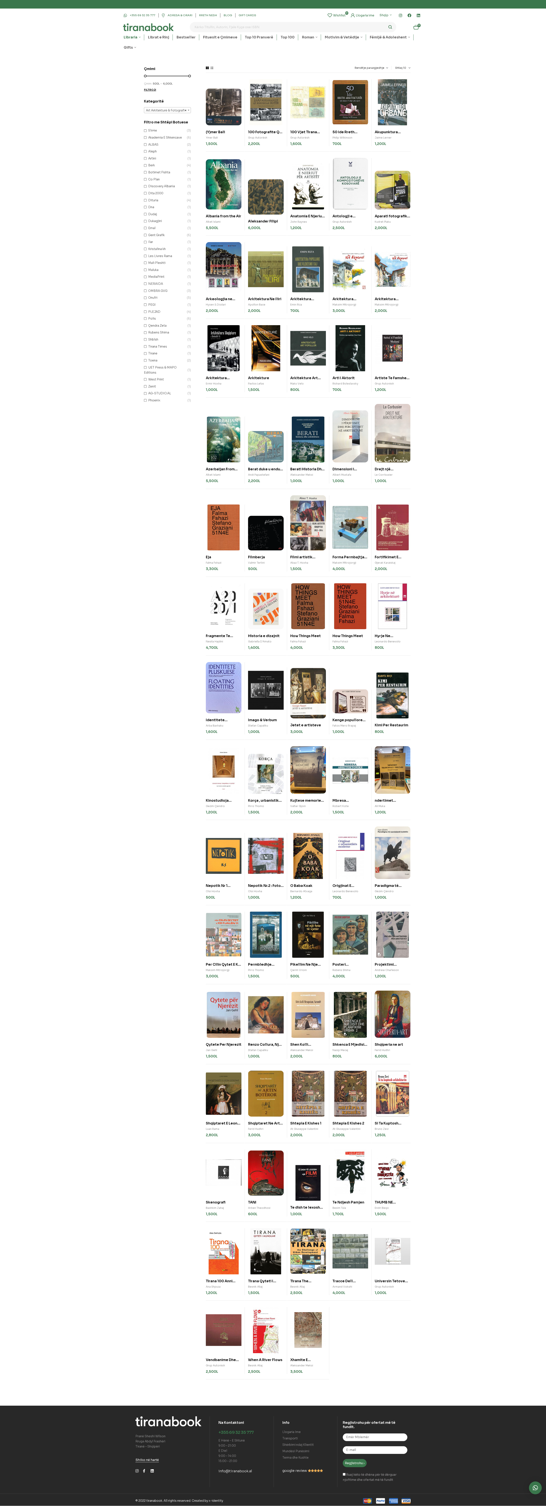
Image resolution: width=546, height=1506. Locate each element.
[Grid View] (207, 68)
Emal (151, 228)
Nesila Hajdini (214, 641)
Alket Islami (213, 221)
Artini (152, 158)
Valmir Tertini (256, 562)
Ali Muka (380, 806)
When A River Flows (265, 1360)
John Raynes (298, 221)
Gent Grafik (156, 235)
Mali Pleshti (157, 263)
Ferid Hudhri (382, 1050)
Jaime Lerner (383, 137)
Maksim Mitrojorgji (344, 304)
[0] (337, 15)
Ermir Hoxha (213, 383)
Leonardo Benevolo (388, 641)
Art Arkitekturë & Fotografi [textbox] (166, 110)
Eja (208, 557)
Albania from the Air (223, 216)
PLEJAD (154, 312)
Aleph (152, 151)
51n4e (152, 130)
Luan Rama (212, 1128)
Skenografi (215, 1202)
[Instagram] (400, 15)
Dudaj (152, 214)
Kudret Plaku (383, 221)
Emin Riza (296, 304)
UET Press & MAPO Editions (160, 370)
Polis (152, 318)
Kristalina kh (157, 249)
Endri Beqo (382, 1207)
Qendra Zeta (157, 326)
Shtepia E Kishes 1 (305, 1123)
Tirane (152, 353)
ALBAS (153, 144)
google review (294, 1470)
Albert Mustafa (342, 474)
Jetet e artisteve (305, 725)
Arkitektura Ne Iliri (264, 299)
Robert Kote (341, 806)
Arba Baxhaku (214, 725)
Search (390, 27)
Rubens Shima (341, 970)
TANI (252, 1202)
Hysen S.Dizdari (216, 304)
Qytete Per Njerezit (223, 1044)
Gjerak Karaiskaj (385, 562)
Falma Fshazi (213, 562)
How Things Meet (305, 636)
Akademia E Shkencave (165, 137)
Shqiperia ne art (389, 1044)
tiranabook (154, 1501)
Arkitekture (258, 378)
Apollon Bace (256, 304)
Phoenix (154, 400)
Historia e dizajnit (264, 636)
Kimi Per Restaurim (391, 725)
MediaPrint (156, 277)
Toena (152, 360)
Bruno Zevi (382, 1128)
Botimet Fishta (159, 172)
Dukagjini (155, 221)
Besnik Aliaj (255, 1286)
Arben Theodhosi (259, 1207)
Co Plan (154, 179)
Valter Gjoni (298, 806)
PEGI (152, 305)
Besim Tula (339, 1207)
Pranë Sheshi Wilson (150, 1436)
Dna (151, 207)
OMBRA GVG (157, 291)
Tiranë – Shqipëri (147, 1446)
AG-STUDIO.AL (159, 393)
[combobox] (167, 110)
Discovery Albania (161, 186)
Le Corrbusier (384, 474)
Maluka (153, 270)
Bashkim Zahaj (215, 1207)
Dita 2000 (155, 193)
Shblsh (153, 339)
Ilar (150, 242)
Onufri (152, 298)
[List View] (212, 68)
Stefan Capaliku (258, 725)
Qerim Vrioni (298, 970)
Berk (151, 165)
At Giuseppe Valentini (304, 1128)
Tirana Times (157, 346)
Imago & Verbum (262, 720)
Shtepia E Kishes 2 (348, 1123)
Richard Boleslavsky (345, 383)
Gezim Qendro (215, 806)
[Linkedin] (418, 15)
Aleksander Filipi (263, 221)
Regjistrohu (354, 1463)
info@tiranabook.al (235, 1471)
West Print (156, 379)
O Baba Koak (301, 885)
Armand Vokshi (342, 1286)
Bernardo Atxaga (301, 891)
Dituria (153, 200)
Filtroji (150, 89)
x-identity (216, 1501)
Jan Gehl (211, 1050)
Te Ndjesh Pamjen (348, 1202)
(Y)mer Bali (215, 132)
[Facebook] (409, 15)
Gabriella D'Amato (260, 641)
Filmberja (256, 557)
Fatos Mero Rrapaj (344, 725)
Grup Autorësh (257, 137)
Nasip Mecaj (340, 1050)
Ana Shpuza (213, 1286)
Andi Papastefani (258, 474)
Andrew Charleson (387, 970)
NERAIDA (155, 284)
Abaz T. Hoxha (299, 562)
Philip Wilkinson (342, 137)
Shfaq (398, 67)
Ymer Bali (212, 137)
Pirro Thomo (256, 806)
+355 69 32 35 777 (236, 1432)
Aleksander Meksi (301, 474)
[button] (535, 1487)
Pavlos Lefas (256, 383)
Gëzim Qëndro (384, 891)
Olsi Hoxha (213, 891)
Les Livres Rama (160, 256)
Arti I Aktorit (344, 378)
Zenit (152, 386)
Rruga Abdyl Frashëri (150, 1441)
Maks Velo (297, 383)
